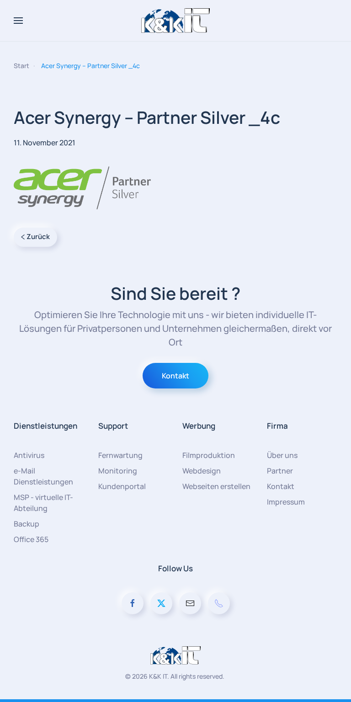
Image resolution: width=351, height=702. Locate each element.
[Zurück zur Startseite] (175, 20)
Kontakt (175, 376)
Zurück (38, 236)
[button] (18, 20)
